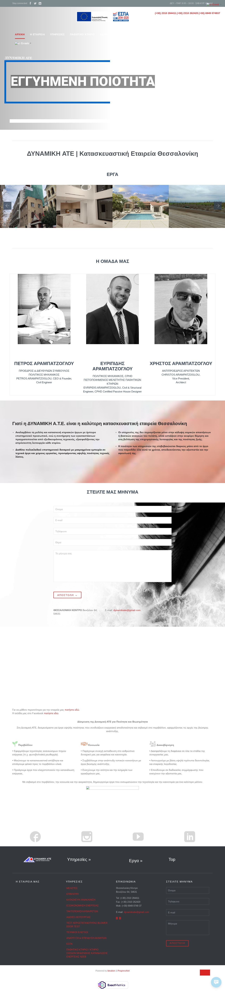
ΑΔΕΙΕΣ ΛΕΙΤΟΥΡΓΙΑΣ (78, 917)
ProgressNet (124, 971)
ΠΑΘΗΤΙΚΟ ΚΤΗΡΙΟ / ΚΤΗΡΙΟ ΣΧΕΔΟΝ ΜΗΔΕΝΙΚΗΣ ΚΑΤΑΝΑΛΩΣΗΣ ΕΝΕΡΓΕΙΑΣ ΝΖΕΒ (87, 953)
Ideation (111, 971)
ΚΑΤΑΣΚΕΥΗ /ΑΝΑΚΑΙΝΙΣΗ (80, 899)
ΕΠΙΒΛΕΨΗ (72, 894)
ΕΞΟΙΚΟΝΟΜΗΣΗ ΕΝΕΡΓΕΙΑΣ (82, 905)
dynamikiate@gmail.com (127, 610)
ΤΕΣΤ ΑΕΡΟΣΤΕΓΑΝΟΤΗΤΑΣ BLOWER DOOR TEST (86, 925)
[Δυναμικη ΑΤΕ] (40, 18)
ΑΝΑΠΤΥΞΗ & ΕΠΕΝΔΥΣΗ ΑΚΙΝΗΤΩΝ (86, 938)
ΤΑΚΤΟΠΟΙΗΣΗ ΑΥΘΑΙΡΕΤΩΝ (82, 911)
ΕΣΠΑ (69, 944)
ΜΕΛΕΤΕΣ (72, 888)
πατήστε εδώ (72, 709)
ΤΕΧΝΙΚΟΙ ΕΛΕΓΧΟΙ (77, 932)
